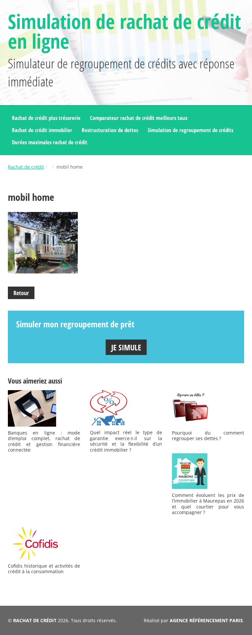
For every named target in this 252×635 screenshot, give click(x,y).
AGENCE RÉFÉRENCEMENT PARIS (206, 620)
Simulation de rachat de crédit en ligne (124, 31)
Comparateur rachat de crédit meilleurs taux (138, 118)
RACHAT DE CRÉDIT (34, 620)
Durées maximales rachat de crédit (49, 142)
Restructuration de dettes (110, 130)
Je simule (126, 347)
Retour (21, 293)
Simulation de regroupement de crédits (190, 130)
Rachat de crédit (26, 167)
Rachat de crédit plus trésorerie (46, 118)
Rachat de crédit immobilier (42, 130)
